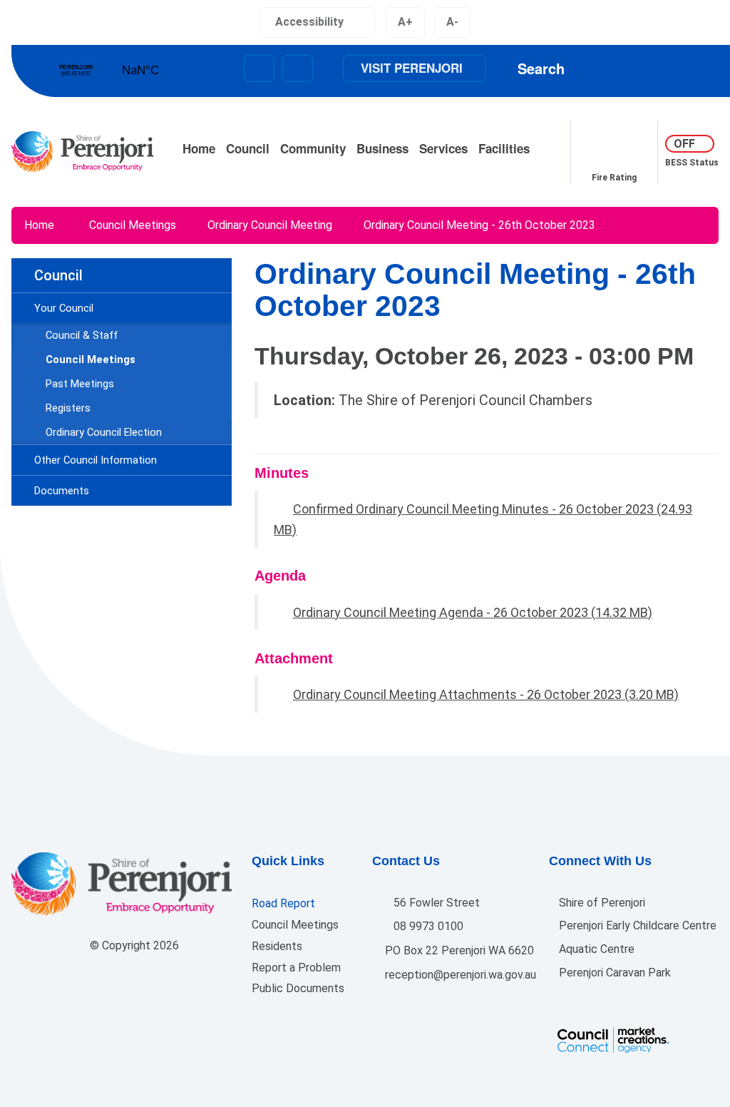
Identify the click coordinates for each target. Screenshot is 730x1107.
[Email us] (259, 68)
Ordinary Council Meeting (269, 225)
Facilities (504, 148)
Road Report (283, 903)
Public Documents (298, 988)
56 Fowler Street (435, 902)
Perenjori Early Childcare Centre (636, 925)
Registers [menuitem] (68, 408)
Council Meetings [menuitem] (90, 359)
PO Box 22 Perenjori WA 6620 (458, 950)
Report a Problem (296, 967)
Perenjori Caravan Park (613, 972)
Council (247, 148)
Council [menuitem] (58, 275)
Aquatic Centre (595, 949)
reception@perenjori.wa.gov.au (459, 974)
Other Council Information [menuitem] (95, 460)
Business (382, 148)
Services (443, 148)
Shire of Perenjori (600, 902)
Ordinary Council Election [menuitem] (104, 432)
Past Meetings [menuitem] (80, 383)
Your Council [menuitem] (63, 308)
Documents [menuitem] (61, 490)
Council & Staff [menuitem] (82, 335)
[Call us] (297, 68)
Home (198, 148)
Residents (277, 946)
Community (313, 148)
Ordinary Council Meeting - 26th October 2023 (479, 225)
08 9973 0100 (427, 926)
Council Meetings (132, 225)
